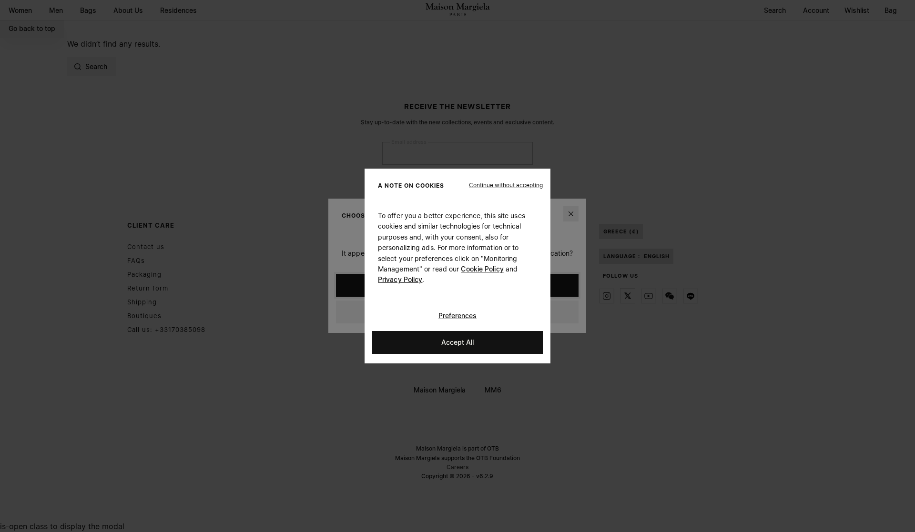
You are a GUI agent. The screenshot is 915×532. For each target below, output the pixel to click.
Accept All (457, 342)
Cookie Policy (482, 269)
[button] (506, 185)
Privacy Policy (400, 279)
